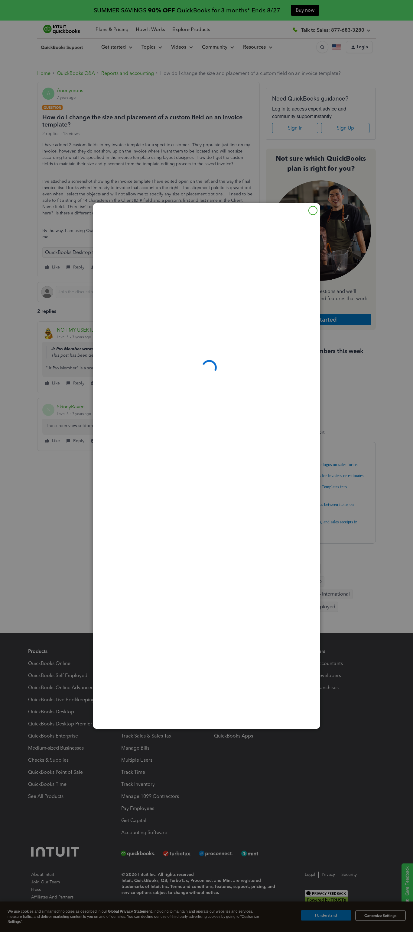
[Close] (313, 210)
